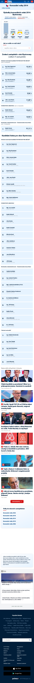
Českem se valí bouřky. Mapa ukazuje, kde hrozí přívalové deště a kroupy (16, 583)
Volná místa (6, 648)
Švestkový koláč (17, 635)
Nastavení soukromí (21, 663)
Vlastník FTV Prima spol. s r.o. (9, 661)
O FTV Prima (6, 646)
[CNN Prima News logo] (8, 1)
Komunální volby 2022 (9, 513)
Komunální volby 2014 (9, 518)
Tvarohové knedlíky (12, 632)
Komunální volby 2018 (9, 515)
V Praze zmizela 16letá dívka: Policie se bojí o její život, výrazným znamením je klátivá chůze (16, 591)
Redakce (19, 660)
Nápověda (19, 658)
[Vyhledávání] (25, 1)
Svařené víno (6, 628)
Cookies (5, 658)
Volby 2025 (27, 625)
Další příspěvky (16, 501)
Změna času (16, 621)
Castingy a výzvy (20, 650)
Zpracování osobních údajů (21, 655)
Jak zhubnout (6, 618)
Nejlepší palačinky (23, 632)
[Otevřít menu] (2, 2)
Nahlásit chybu (7, 663)
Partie (22, 621)
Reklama (6, 650)
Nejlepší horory (27, 618)
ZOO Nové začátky (22, 623)
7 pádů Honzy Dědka (18, 625)
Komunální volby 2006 (9, 524)
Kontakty (19, 652)
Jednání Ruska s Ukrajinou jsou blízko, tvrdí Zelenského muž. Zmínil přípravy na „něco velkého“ (16, 598)
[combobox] (16, 48)
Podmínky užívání (7, 655)
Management (20, 646)
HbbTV (5, 652)
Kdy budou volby (11, 623)
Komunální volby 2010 (9, 521)
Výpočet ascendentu (24, 630)
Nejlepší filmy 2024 (16, 618)
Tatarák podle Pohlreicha (17, 628)
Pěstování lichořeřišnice (11, 630)
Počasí (27, 621)
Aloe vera (28, 628)
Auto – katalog (7, 625)
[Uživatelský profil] (28, 2)
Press (18, 648)
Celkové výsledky (6, 8)
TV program (9, 621)
